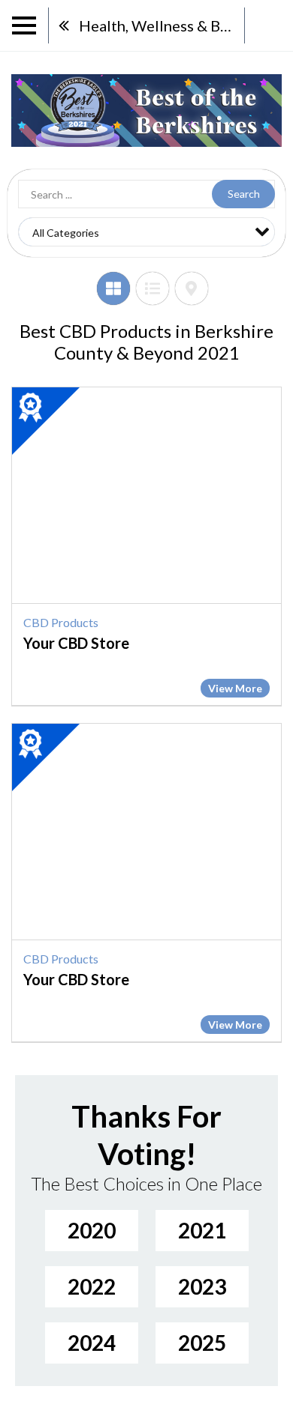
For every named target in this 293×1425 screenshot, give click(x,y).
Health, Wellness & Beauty (161, 25)
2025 (202, 1342)
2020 (92, 1230)
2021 (202, 1230)
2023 (202, 1286)
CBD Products (60, 622)
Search (244, 193)
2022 (92, 1286)
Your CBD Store (76, 643)
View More (235, 688)
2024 (92, 1342)
